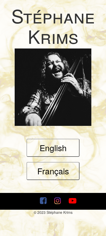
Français (53, 171)
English (53, 147)
